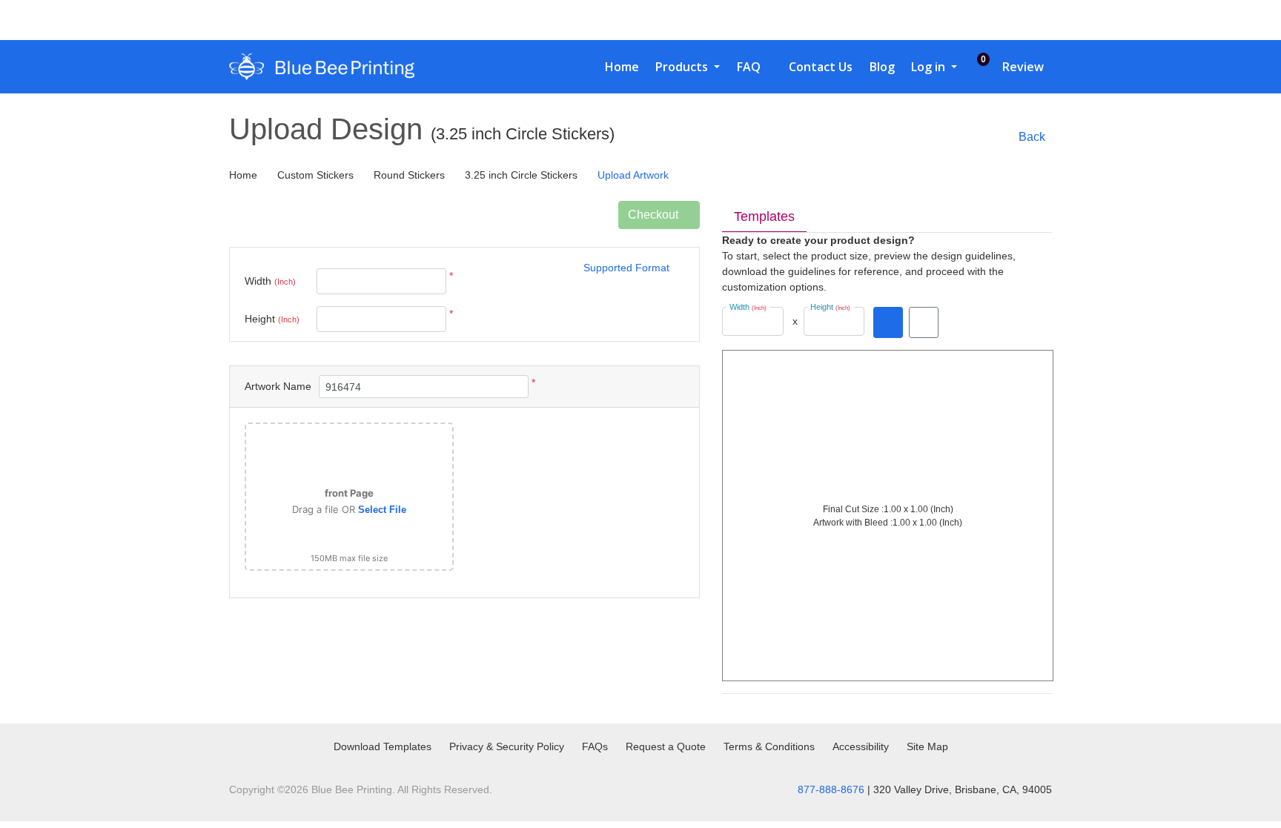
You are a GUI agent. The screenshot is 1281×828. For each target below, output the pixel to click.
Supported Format (626, 268)
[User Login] (1004, 20)
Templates (764, 216)
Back (1032, 136)
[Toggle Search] (973, 20)
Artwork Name (278, 386)
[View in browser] (924, 322)
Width (270, 281)
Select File (382, 509)
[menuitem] (616, 67)
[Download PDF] (888, 322)
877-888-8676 (831, 789)
